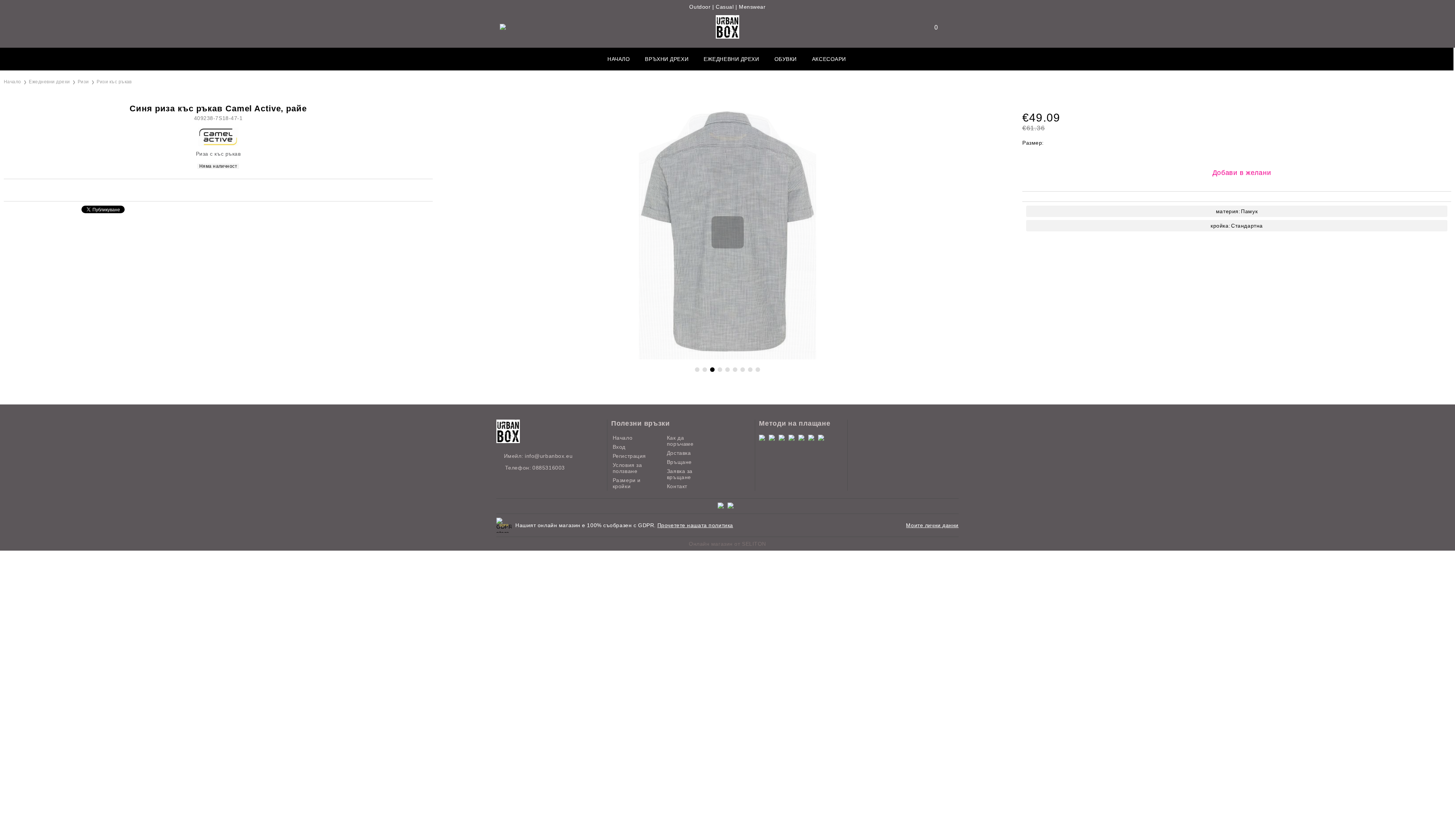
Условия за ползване (627, 468)
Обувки (785, 59)
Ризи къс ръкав (114, 81)
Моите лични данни (932, 525)
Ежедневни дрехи (731, 59)
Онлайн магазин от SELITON (727, 544)
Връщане (679, 462)
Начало (618, 59)
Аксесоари (829, 59)
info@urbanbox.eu (549, 456)
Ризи (83, 81)
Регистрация (629, 456)
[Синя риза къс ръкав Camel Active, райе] (727, 357)
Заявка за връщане (680, 474)
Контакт (677, 486)
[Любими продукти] (931, 27)
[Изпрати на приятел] (184, 189)
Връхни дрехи (666, 59)
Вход (619, 447)
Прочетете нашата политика (695, 525)
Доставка (679, 453)
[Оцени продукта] (226, 189)
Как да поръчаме (680, 441)
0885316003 (548, 468)
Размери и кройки (627, 483)
